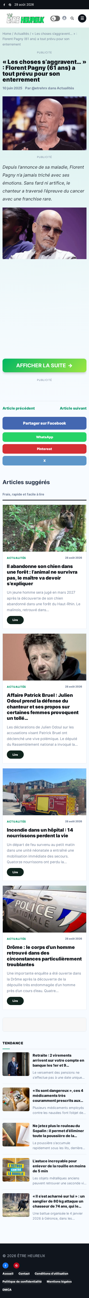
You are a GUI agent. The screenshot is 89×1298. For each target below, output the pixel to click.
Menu (82, 18)
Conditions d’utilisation (51, 1273)
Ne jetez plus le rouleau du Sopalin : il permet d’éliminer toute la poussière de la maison (58, 1130)
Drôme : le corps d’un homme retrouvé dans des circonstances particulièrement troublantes (44, 955)
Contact (24, 1273)
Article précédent (19, 408)
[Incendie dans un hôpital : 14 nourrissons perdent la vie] (44, 791)
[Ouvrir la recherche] (72, 18)
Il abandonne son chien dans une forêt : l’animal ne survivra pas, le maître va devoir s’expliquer (42, 575)
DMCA (7, 1289)
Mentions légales (59, 1281)
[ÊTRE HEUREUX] (64, 18)
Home (7, 33)
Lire (15, 620)
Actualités (21, 33)
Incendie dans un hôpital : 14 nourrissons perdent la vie (40, 832)
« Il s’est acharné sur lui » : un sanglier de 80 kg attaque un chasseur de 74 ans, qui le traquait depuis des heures (59, 1201)
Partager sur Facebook (44, 423)
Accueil (8, 1273)
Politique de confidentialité (22, 1281)
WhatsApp (44, 437)
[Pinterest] (10, 4)
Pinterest (44, 449)
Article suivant (73, 408)
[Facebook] (4, 4)
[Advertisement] (44, 309)
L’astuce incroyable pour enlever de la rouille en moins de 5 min (59, 1165)
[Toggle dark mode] (55, 18)
